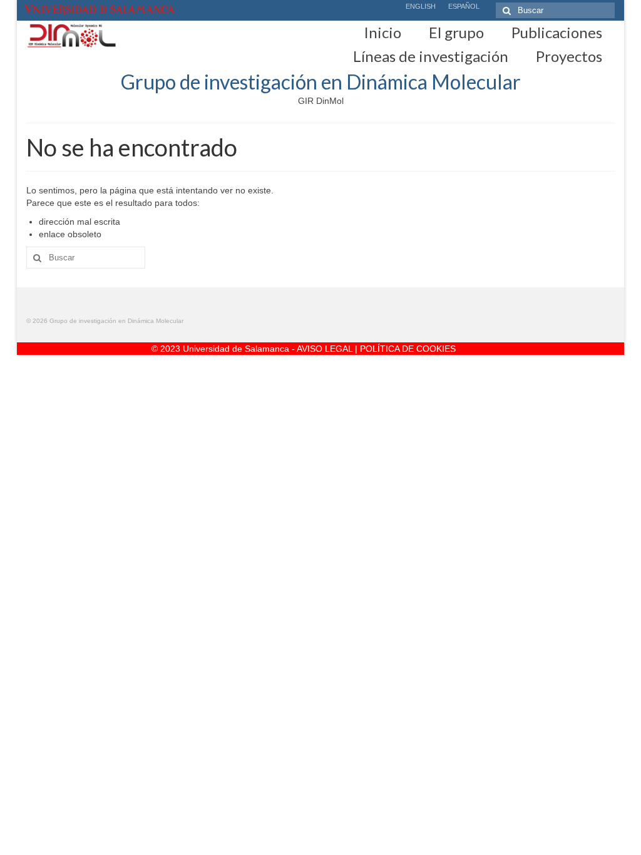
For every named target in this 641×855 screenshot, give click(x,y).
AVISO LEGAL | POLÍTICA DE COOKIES (376, 349)
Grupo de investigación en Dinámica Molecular (321, 81)
